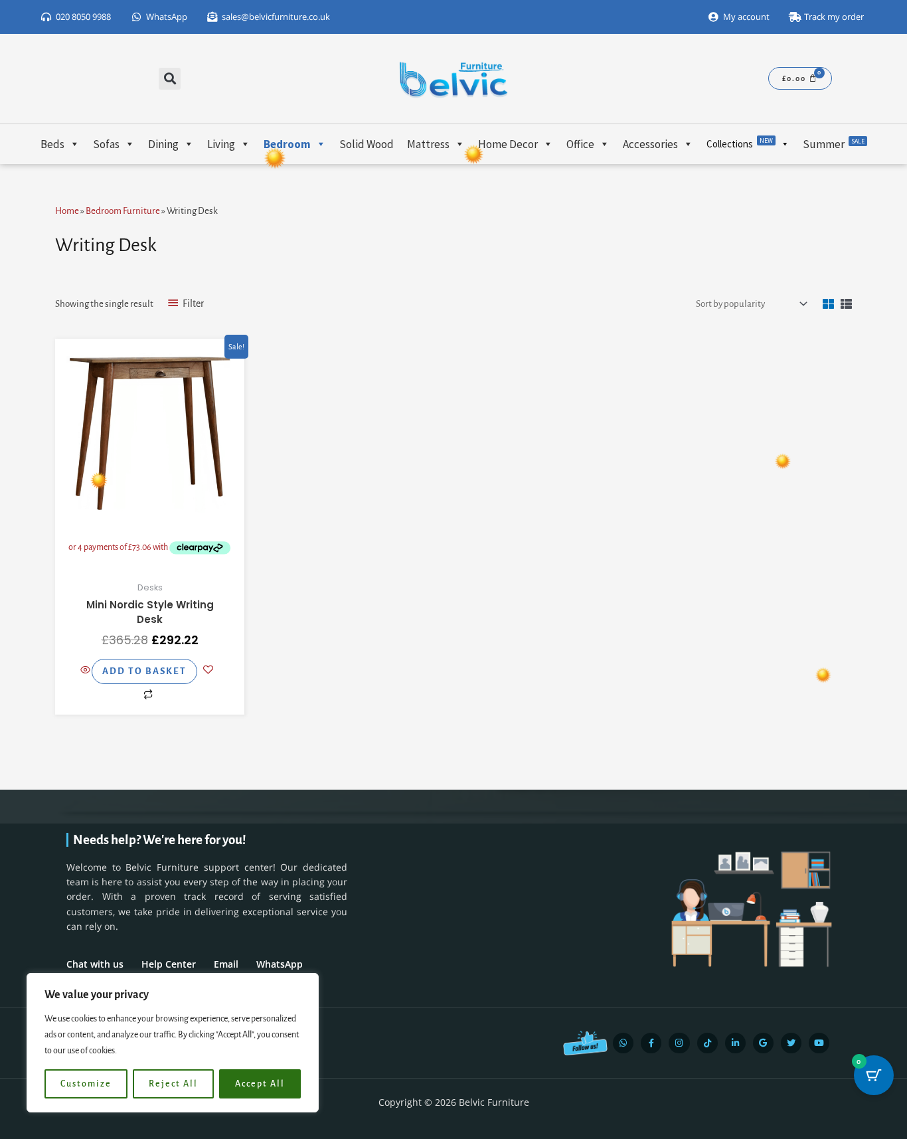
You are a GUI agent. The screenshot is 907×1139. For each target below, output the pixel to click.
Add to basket (144, 671)
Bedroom (287, 144)
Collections (739, 143)
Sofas (106, 144)
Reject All (173, 1084)
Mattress (428, 144)
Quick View (150, 555)
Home (67, 211)
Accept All (260, 1084)
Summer (834, 144)
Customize (86, 1084)
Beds (52, 144)
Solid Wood (366, 144)
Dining (163, 144)
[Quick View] (86, 671)
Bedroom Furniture (123, 211)
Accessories (650, 144)
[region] (173, 1042)
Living (221, 144)
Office (580, 144)
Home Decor (508, 144)
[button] (170, 79)
